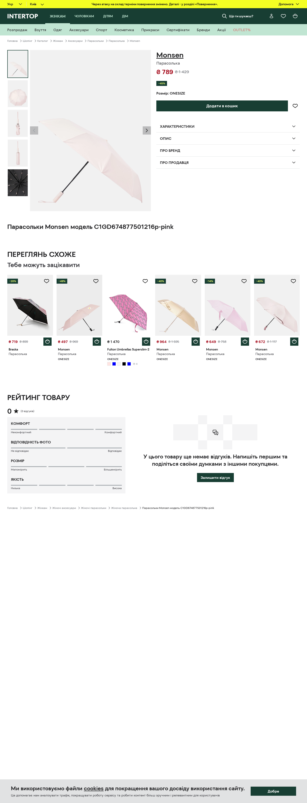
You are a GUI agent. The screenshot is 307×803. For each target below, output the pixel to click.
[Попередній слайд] (34, 130)
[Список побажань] (283, 16)
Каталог (42, 41)
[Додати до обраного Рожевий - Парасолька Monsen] (95, 281)
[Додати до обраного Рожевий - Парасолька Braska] (46, 281)
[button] (34, 130)
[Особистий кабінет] (271, 16)
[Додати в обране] (295, 105)
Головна (12, 41)
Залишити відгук (215, 477)
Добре (273, 791)
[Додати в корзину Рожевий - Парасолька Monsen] (97, 342)
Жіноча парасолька (124, 508)
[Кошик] (295, 16)
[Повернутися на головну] (22, 16)
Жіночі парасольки (93, 508)
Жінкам (58, 41)
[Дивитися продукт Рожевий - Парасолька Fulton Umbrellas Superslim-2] (129, 305)
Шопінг (27, 41)
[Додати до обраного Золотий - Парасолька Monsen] (194, 281)
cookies (94, 788)
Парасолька (117, 41)
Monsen (135, 41)
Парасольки (95, 41)
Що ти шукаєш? (241, 16)
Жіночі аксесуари (64, 508)
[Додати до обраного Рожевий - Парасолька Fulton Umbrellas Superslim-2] (145, 281)
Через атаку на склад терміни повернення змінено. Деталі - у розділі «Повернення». (155, 4)
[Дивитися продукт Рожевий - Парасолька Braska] (30, 305)
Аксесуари (75, 41)
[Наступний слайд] (147, 130)
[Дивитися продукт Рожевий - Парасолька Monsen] (79, 305)
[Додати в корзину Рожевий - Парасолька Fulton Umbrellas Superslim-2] (146, 342)
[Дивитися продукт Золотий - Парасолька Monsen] (178, 305)
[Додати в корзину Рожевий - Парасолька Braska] (47, 342)
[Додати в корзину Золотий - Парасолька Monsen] (196, 342)
